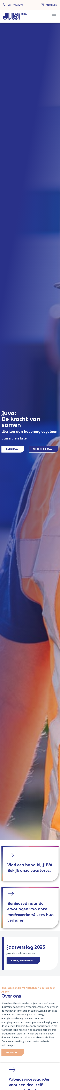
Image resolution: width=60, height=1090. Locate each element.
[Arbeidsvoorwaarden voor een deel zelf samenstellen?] (12, 1069)
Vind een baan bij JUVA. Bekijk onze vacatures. (30, 868)
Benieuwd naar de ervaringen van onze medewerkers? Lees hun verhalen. (30, 911)
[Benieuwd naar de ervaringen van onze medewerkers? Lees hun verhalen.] (11, 893)
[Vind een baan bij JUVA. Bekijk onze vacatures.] (11, 855)
